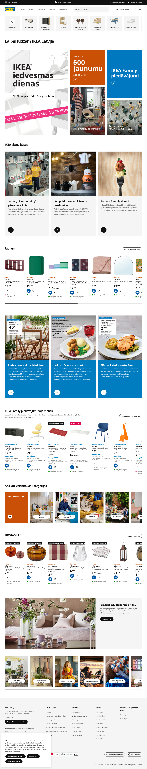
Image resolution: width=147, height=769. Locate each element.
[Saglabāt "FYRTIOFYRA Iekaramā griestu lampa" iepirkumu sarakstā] (138, 467)
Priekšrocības (9, 717)
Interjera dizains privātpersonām (56, 731)
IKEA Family (100, 731)
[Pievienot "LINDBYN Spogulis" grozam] (116, 291)
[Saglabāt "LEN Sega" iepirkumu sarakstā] (99, 291)
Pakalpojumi (76, 712)
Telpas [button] (31, 9)
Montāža (49, 739)
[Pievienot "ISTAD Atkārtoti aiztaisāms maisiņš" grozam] (50, 293)
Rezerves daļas (77, 735)
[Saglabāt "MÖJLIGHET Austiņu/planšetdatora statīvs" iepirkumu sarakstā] (120, 466)
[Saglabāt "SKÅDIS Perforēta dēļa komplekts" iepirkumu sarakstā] (77, 293)
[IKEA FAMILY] (124, 74)
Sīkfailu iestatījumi (14, 761)
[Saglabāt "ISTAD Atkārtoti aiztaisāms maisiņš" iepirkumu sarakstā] (55, 293)
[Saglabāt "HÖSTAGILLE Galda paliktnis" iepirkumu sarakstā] (55, 579)
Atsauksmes (76, 727)
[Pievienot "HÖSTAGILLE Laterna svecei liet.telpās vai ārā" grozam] (116, 577)
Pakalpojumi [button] (63, 9)
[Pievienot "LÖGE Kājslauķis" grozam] (138, 293)
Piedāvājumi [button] (41, 9)
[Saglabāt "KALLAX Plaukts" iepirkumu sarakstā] (7, 291)
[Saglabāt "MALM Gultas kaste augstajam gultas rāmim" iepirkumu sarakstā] (77, 467)
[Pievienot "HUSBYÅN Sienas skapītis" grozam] (29, 291)
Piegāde (48, 712)
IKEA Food (99, 724)
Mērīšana (49, 735)
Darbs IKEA (99, 739)
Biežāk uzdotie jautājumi (80, 716)
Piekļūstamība (100, 765)
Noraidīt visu (33, 756)
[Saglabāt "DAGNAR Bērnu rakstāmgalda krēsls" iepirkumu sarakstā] (33, 466)
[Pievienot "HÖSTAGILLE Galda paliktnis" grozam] (50, 579)
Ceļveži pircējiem (77, 731)
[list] (73, 23)
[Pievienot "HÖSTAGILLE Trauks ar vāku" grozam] (29, 577)
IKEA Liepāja (124, 719)
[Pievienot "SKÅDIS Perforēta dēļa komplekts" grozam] (72, 293)
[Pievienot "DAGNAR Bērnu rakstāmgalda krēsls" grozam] (29, 466)
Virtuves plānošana (52, 724)
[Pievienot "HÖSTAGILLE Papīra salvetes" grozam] (94, 577)
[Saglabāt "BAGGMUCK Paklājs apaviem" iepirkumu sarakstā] (55, 467)
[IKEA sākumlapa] (10, 9)
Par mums (99, 712)
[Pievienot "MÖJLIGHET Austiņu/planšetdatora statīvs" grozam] (116, 466)
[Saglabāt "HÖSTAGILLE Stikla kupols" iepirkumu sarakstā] (77, 576)
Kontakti (140, 765)
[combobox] (90, 9)
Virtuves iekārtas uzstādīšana (55, 727)
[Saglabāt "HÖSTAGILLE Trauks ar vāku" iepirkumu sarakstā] (33, 577)
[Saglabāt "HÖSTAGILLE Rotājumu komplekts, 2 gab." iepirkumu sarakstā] (7, 577)
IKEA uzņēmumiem (102, 727)
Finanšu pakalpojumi (52, 720)
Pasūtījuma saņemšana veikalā (56, 716)
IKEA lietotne (100, 735)
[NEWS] (87, 67)
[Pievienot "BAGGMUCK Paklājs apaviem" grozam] (50, 467)
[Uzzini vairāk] (50, 623)
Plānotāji (75, 720)
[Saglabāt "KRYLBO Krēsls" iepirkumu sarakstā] (94, 464)
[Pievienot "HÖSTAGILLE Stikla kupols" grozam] (72, 576)
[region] (26, 750)
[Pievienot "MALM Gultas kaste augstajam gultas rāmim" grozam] (72, 467)
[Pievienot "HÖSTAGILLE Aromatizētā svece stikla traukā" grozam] (138, 579)
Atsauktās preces (77, 724)
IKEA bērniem (100, 716)
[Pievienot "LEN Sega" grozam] (94, 291)
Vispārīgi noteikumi (111, 765)
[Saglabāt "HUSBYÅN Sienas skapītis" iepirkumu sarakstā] (33, 291)
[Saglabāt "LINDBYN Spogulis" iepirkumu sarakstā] (120, 291)
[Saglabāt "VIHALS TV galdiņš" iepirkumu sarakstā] (12, 466)
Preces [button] (22, 9)
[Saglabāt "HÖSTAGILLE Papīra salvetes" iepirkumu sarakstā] (99, 577)
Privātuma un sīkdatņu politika (127, 765)
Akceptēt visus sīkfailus (15, 756)
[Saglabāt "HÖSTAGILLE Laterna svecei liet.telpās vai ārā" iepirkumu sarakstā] (120, 577)
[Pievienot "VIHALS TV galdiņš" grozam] (7, 466)
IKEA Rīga (123, 715)
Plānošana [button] (52, 9)
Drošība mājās (101, 720)
